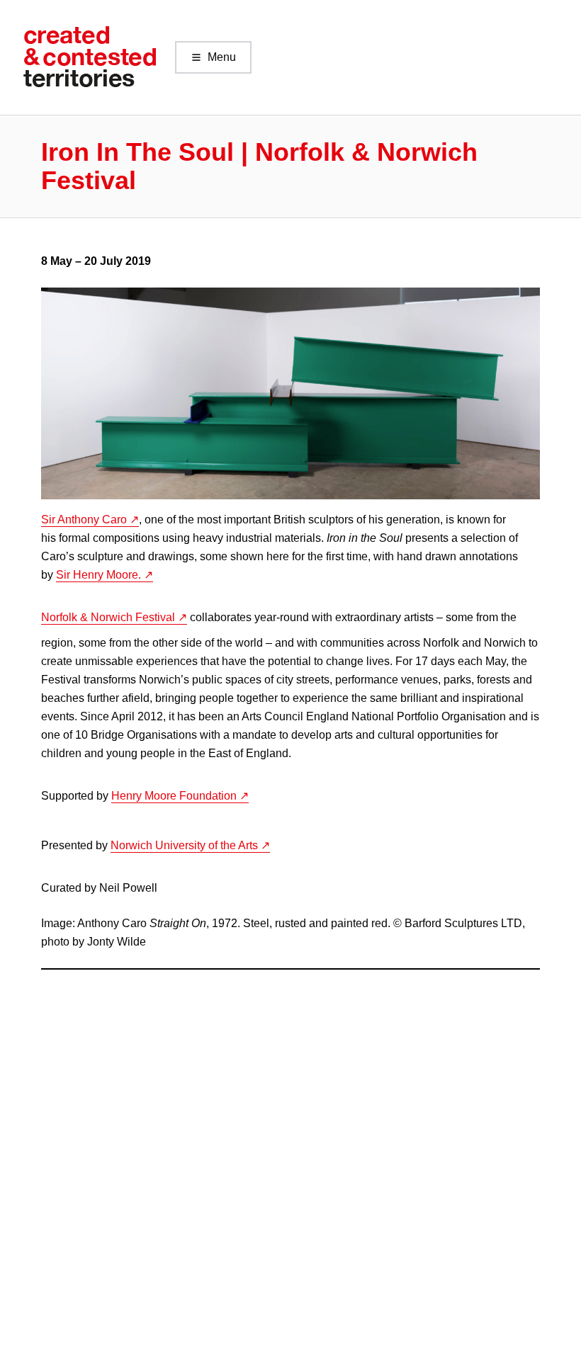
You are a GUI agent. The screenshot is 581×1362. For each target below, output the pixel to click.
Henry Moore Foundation (174, 796)
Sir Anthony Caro (84, 519)
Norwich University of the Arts (184, 845)
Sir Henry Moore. (98, 575)
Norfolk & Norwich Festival (108, 617)
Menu (222, 57)
